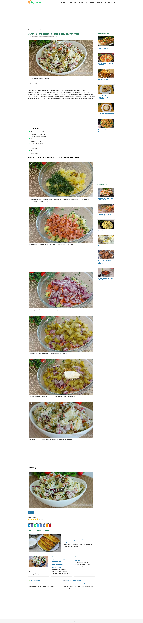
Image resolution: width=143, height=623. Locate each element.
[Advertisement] (71, 16)
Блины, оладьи (107, 2)
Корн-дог (77, 560)
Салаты (86, 2)
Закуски (80, 2)
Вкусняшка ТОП (68, 621)
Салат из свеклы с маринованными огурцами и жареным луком (60, 566)
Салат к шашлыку (34, 584)
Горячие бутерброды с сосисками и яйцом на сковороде (104, 97)
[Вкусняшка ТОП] (35, 3)
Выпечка (92, 2)
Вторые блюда (72, 2)
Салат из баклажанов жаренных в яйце (74, 584)
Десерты (99, 2)
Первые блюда (62, 2)
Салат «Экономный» (103, 230)
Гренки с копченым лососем (37, 568)
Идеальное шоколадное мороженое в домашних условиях (104, 262)
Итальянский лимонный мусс (105, 245)
